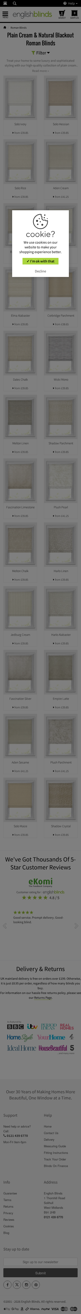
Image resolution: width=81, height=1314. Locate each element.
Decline (40, 271)
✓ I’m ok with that (40, 261)
